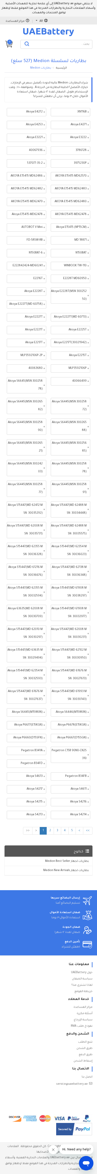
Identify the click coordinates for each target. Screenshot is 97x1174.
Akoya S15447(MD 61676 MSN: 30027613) (69, 674)
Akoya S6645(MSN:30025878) (25, 385)
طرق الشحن (84, 1048)
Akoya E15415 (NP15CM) (71, 227)
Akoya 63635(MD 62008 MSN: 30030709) (25, 612)
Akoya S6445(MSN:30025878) (69, 467)
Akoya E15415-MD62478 (27, 214)
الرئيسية (61, 68)
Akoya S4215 (34, 802)
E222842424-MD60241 (28, 265)
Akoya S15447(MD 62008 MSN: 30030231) (69, 633)
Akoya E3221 (35, 137)
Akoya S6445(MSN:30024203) (25, 467)
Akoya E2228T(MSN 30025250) (69, 295)
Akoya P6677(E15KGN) (28, 725)
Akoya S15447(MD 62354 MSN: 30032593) (25, 674)
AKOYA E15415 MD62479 (27, 201)
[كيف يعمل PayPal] (74, 1129)
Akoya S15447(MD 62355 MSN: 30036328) (25, 550)
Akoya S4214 (78, 814)
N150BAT (81, 253)
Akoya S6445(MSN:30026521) (25, 447)
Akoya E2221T (34, 330)
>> (88, 830)
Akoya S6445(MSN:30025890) (25, 426)
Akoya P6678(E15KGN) (72, 725)
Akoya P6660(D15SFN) (28, 737)
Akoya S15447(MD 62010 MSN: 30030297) (25, 633)
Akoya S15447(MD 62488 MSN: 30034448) (69, 509)
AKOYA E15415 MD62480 (71, 201)
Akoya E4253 (34, 124)
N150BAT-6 (36, 253)
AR (41, 21)
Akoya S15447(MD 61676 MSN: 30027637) (25, 695)
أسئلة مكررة (84, 1013)
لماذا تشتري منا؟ (81, 985)
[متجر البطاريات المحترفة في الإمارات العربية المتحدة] (48, 36)
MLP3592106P (78, 368)
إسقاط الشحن (83, 1061)
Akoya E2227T (34, 317)
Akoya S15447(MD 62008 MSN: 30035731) (25, 529)
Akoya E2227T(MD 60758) (26, 304)
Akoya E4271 (79, 124)
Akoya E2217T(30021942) (70, 342)
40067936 (36, 150)
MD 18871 (80, 240)
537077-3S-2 (35, 163)
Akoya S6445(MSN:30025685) (69, 447)
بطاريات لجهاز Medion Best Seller (67, 861)
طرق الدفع (85, 1054)
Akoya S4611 (79, 789)
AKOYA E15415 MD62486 (27, 176)
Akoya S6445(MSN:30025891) (69, 488)
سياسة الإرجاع (83, 1020)
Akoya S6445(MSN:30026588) (69, 426)
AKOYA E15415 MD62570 (71, 176)
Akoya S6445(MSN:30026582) (25, 405)
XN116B (82, 112)
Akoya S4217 (35, 789)
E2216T (38, 278)
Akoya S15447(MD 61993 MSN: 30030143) (69, 695)
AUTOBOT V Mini (32, 227)
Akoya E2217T (34, 342)
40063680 (35, 368)
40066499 (79, 381)
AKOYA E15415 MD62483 (71, 188)
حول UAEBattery (81, 972)
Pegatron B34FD (32, 763)
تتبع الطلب (85, 1042)
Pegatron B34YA (32, 750)
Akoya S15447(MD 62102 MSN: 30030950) (69, 654)
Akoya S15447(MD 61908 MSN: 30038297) (69, 592)
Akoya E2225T (78, 330)
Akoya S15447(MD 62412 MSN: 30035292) (25, 509)
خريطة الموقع (83, 991)
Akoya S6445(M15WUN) (27, 712)
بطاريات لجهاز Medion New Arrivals (66, 870)
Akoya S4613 (34, 776)
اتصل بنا (87, 1077)
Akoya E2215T (78, 355)
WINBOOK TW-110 (75, 265)
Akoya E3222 (78, 137)
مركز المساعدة (15, 21)
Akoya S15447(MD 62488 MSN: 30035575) (69, 529)
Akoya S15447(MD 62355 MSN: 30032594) (25, 592)
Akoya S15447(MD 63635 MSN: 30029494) (25, 654)
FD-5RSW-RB (35, 240)
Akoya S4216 (78, 802)
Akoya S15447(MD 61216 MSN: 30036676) (25, 571)
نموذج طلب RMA (81, 1026)
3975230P (80, 163)
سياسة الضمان (82, 979)
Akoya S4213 (34, 814)
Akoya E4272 (34, 112)
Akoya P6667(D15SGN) (72, 737)
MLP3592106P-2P (32, 355)
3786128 (81, 150)
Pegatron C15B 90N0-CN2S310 (69, 754)
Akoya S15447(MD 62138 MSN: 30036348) (69, 571)
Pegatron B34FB (76, 776)
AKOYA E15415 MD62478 (71, 214)
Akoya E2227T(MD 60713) (70, 317)
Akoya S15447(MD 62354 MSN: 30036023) (69, 550)
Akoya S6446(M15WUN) (71, 712)
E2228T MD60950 (75, 278)
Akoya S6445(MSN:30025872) (69, 405)
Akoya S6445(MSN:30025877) (25, 488)
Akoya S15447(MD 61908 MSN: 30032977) (69, 612)
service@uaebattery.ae (72, 1084)
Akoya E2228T (33, 291)
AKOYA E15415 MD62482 (27, 188)
